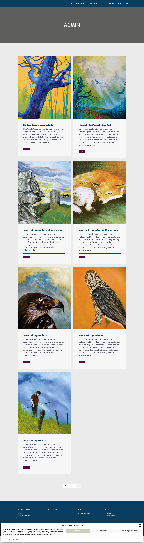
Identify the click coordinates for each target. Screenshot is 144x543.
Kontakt (20, 518)
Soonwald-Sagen (77, 3)
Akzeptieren (77, 531)
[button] (140, 525)
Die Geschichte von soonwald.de (38, 125)
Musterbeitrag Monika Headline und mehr (99, 230)
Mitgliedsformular (24, 515)
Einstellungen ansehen (129, 531)
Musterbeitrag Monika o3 (91, 335)
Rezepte (109, 513)
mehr (82, 151)
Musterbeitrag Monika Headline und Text (42, 230)
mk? (119, 3)
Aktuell (20, 513)
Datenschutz (7, 539)
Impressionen (93, 3)
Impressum (15, 539)
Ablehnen (103, 531)
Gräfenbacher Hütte (84, 513)
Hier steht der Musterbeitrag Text (95, 125)
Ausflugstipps (108, 3)
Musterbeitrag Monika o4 (35, 335)
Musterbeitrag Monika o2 (35, 440)
